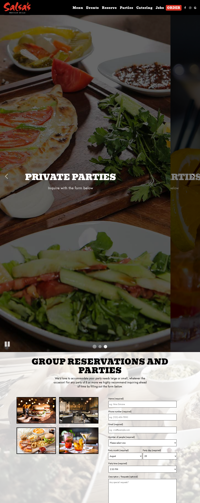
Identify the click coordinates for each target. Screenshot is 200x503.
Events (92, 7)
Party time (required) (117, 463)
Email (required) (115, 424)
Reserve (109, 7)
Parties (126, 7)
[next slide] (194, 176)
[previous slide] (6, 176)
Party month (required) (118, 450)
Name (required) (116, 398)
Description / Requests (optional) (123, 476)
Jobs (160, 7)
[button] (94, 346)
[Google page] (195, 7)
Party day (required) (152, 450)
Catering (144, 7)
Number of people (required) (121, 437)
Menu (77, 7)
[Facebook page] (185, 7)
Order (173, 7)
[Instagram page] (190, 7)
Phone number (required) (119, 411)
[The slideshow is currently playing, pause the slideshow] (7, 343)
